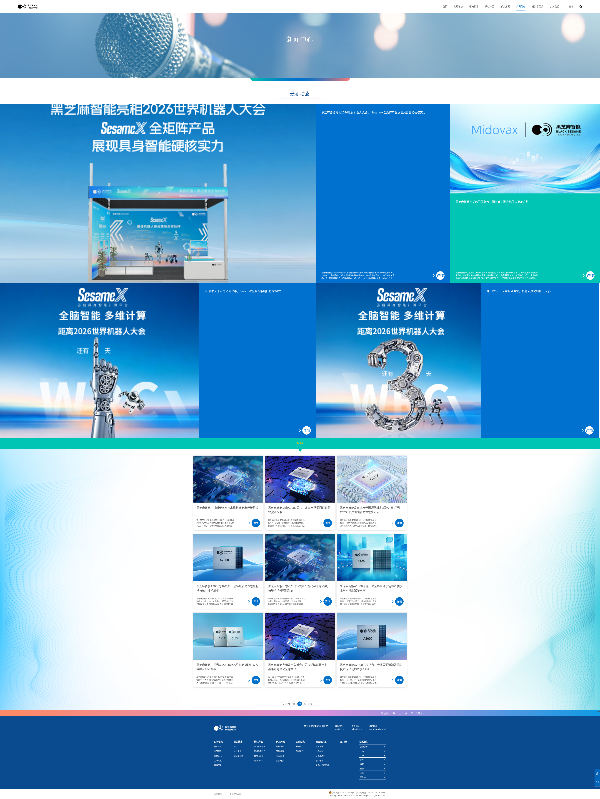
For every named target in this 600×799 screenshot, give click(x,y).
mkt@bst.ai (357, 729)
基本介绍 (218, 746)
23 (299, 704)
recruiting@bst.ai (377, 729)
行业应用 (280, 756)
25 (310, 704)
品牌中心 (299, 751)
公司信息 (458, 6)
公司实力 (218, 751)
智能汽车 (280, 746)
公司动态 (520, 6)
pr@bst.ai (339, 729)
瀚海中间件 (258, 760)
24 (305, 704)
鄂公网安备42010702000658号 (370, 792)
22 (294, 704)
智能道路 (280, 751)
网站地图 (218, 794)
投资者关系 (537, 6)
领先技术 (474, 6)
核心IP (236, 746)
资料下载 (218, 765)
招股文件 (319, 746)
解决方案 (505, 6)
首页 (445, 6)
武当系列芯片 (259, 751)
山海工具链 (238, 756)
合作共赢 (218, 760)
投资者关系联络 (322, 765)
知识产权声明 (236, 794)
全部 (300, 443)
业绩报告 (319, 751)
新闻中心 (299, 746)
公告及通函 (320, 756)
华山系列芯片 (259, 746)
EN (571, 6)
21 (289, 704)
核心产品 (489, 6)
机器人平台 (258, 756)
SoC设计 (237, 751)
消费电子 (280, 760)
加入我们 (554, 6)
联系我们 (363, 741)
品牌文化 (218, 756)
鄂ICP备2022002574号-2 (343, 792)
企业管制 (319, 760)
